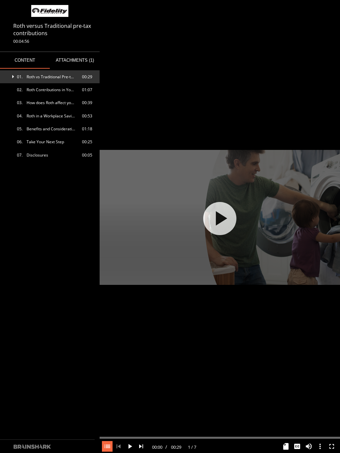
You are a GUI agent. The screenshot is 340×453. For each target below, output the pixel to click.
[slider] (220, 437)
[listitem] (50, 76)
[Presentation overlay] (220, 218)
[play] (219, 218)
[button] (50, 76)
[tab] (25, 60)
